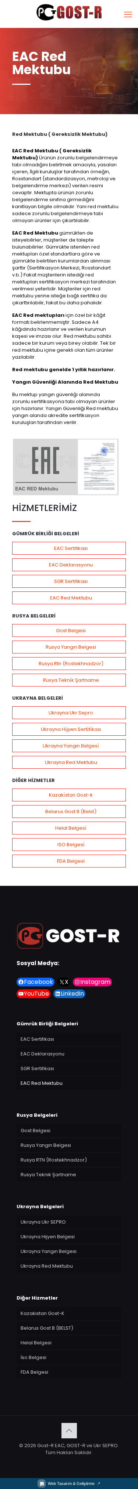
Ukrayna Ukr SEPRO (43, 1221)
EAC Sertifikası (71, 548)
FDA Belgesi (71, 861)
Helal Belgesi (36, 1342)
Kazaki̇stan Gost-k (71, 794)
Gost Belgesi (71, 630)
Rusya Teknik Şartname (48, 1174)
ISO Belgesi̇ (71, 844)
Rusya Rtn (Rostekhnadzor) (71, 663)
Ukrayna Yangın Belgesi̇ (71, 745)
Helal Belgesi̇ (70, 828)
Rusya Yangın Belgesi (71, 647)
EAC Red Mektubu (71, 597)
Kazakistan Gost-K (42, 1313)
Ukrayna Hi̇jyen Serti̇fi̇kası (71, 729)
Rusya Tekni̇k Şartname (71, 680)
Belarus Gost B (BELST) (47, 1328)
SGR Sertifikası (71, 581)
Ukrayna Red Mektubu (71, 762)
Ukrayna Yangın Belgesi (49, 1251)
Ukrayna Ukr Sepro (71, 712)
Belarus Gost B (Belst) (70, 811)
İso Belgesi (33, 1357)
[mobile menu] (128, 14)
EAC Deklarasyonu (71, 564)
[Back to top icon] (69, 1430)
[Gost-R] (69, 12)
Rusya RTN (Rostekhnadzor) (54, 1159)
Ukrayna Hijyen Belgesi (48, 1236)
